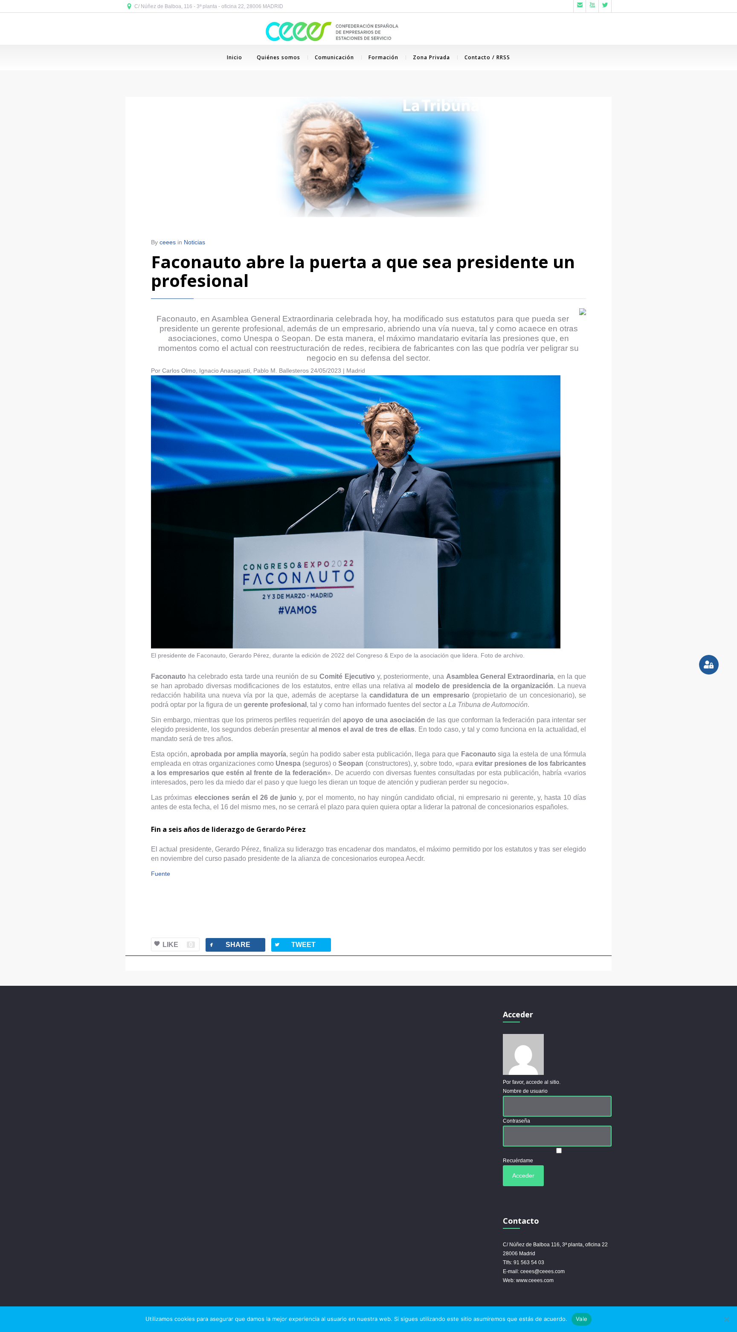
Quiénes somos (278, 57)
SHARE (229, 944)
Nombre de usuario (525, 1091)
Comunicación (334, 57)
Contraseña (516, 1121)
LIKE (177, 944)
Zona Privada (431, 57)
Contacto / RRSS (487, 57)
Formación (383, 57)
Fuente (160, 873)
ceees (168, 242)
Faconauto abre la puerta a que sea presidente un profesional (363, 271)
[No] (726, 1319)
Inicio (234, 57)
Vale (581, 1318)
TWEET (295, 944)
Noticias (194, 242)
